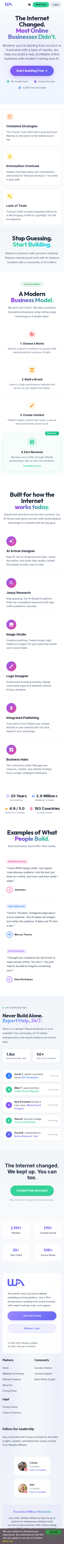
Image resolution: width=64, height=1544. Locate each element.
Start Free (41, 4)
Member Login (32, 1328)
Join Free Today (32, 1315)
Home (5, 1368)
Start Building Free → (32, 71)
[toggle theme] (29, 4)
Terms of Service (11, 1412)
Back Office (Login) (44, 1379)
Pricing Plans (9, 1390)
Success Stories (43, 1368)
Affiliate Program (11, 1379)
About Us (7, 1385)
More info (8, 1541)
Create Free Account (32, 1190)
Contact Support (43, 1373)
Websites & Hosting (13, 1373)
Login (55, 4)
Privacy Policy (10, 1407)
